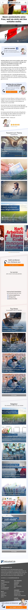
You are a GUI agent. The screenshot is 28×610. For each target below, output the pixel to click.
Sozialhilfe (3, 593)
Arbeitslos (3, 595)
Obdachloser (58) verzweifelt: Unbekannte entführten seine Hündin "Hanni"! (14, 369)
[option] (14, 238)
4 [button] (15, 252)
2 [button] (11, 252)
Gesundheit (4, 584)
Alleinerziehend (5, 587)
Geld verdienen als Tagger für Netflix (13, 150)
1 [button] (9, 252)
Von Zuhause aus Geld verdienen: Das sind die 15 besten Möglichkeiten (12, 546)
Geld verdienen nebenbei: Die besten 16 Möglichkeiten (13, 493)
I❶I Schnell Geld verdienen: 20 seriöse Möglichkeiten (12, 219)
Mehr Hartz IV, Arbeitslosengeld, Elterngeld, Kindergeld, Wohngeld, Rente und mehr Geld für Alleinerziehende (13, 243)
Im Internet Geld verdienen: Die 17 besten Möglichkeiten (14, 475)
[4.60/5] (11, 125)
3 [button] (13, 252)
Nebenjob (16, 583)
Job (15, 587)
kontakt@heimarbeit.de (13, 577)
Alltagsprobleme (5, 582)
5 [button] (17, 252)
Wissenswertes (4, 589)
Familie (2, 583)
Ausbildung (17, 599)
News (25, 38)
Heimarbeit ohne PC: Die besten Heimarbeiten (14, 175)
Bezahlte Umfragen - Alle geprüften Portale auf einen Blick (12, 528)
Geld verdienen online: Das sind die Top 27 (14, 511)
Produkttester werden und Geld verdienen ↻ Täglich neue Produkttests (14, 439)
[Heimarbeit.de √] (14, 2)
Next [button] (26, 239)
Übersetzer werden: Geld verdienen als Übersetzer (10, 197)
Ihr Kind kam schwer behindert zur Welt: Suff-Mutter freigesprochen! (12, 349)
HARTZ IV (3, 594)
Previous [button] (2, 239)
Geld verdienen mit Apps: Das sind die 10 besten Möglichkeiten (13, 457)
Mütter (3, 586)
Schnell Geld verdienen (20, 595)
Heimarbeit (16, 582)
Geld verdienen (18, 155)
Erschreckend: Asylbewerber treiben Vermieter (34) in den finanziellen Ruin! (13, 328)
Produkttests (17, 594)
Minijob (16, 584)
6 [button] (19, 252)
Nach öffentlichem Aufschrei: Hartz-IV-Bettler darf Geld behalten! (13, 390)
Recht (2, 597)
